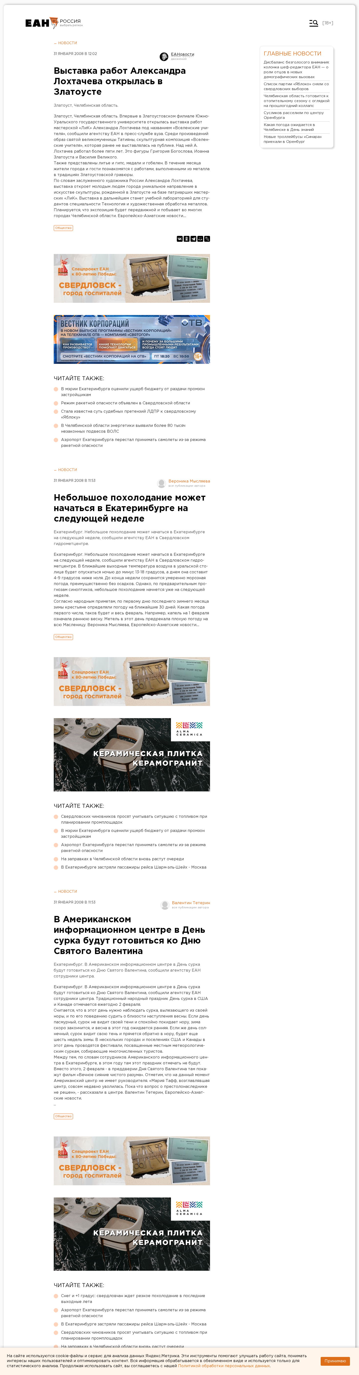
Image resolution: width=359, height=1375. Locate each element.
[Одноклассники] (187, 239)
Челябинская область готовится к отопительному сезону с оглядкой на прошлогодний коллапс (296, 100)
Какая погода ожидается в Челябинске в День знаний (289, 127)
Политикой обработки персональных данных (224, 1366)
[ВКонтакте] (180, 239)
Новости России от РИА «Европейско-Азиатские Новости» (42, 23)
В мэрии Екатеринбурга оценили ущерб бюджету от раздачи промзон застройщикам (133, 392)
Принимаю (335, 1361)
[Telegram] (193, 239)
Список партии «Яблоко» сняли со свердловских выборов (296, 87)
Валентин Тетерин (191, 903)
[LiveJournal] (207, 239)
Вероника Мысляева (189, 481)
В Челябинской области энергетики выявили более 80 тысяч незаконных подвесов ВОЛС (123, 428)
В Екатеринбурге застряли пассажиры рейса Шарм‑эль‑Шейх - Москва (133, 867)
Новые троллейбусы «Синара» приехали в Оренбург (293, 139)
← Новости (65, 43)
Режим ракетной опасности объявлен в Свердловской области (125, 403)
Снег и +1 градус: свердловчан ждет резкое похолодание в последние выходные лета (133, 1299)
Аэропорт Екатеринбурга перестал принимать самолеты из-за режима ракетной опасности (133, 443)
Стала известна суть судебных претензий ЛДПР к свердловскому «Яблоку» (128, 414)
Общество (63, 228)
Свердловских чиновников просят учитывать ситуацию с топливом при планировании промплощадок (134, 819)
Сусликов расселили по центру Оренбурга (294, 115)
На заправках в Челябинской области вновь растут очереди (122, 859)
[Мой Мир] (200, 239)
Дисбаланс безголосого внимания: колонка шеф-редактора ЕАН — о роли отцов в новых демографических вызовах (296, 70)
